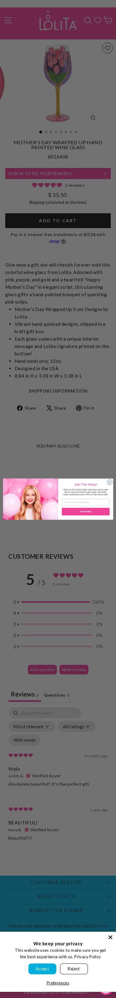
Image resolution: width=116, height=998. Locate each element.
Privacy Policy (87, 956)
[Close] (110, 937)
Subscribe (85, 511)
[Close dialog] (109, 482)
